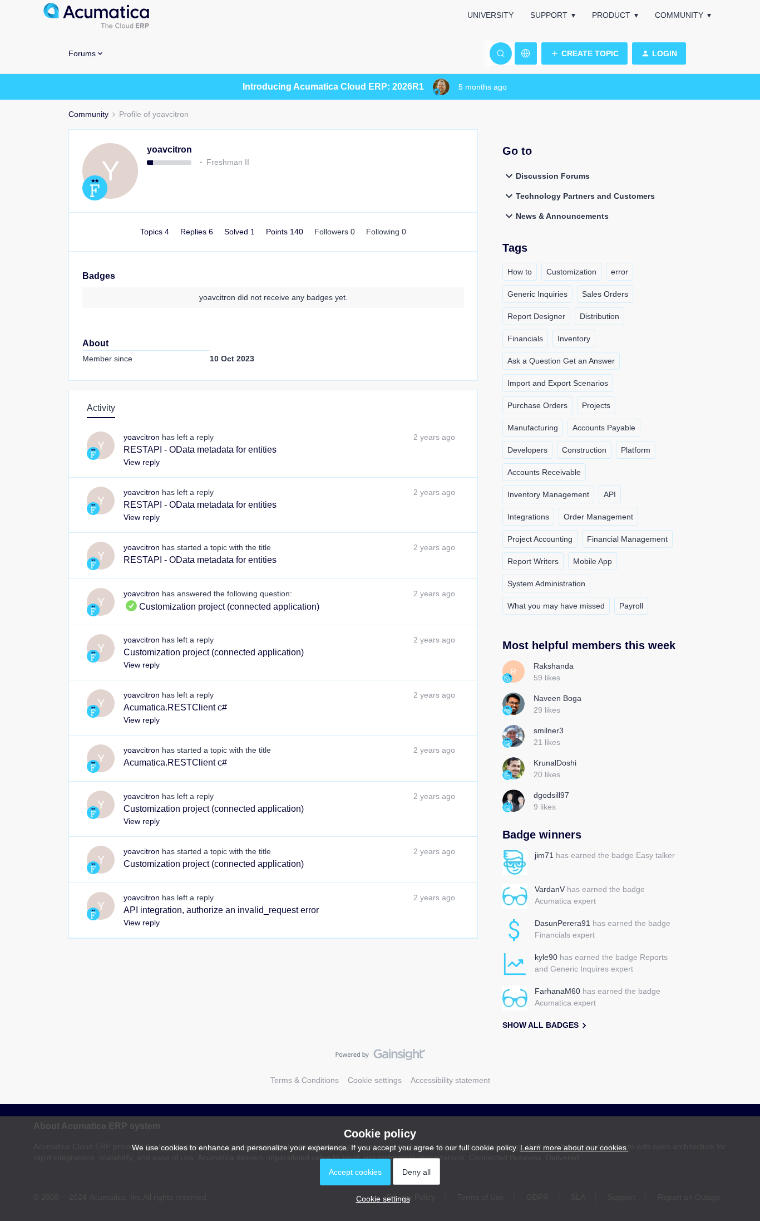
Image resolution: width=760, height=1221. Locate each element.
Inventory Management (548, 494)
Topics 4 (155, 231)
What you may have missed (556, 605)
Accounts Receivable (544, 472)
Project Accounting (540, 539)
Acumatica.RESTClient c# (175, 707)
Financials (525, 338)
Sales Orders (605, 294)
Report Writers (533, 561)
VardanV (550, 889)
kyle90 (546, 957)
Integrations (528, 516)
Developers (527, 449)
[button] (584, 53)
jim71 (544, 855)
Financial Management (627, 539)
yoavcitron (169, 149)
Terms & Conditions (304, 1080)
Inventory (573, 338)
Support (548, 15)
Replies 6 (197, 231)
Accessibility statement (450, 1080)
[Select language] (526, 53)
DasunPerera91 (562, 923)
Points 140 (285, 231)
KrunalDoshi (555, 762)
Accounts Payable (604, 427)
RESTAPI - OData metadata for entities (200, 449)
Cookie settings (375, 1080)
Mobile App (592, 561)
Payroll (631, 605)
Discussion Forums (553, 175)
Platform (635, 449)
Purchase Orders (537, 405)
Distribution (599, 316)
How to (519, 271)
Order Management (598, 516)
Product (611, 15)
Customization (571, 271)
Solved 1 (240, 231)
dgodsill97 (551, 795)
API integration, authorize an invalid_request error (221, 910)
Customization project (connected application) (221, 606)
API (610, 494)
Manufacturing (532, 427)
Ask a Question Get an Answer (561, 360)
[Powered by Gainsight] (380, 1057)
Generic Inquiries (537, 294)
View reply (142, 462)
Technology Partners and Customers (585, 196)
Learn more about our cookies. (574, 1147)
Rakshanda (554, 665)
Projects (596, 405)
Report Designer (536, 316)
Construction (584, 449)
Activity (101, 408)
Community (679, 15)
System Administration (546, 583)
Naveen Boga (557, 698)
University (490, 15)
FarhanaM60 (557, 991)
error (619, 271)
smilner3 (549, 730)
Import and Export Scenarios (557, 383)
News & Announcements (562, 216)
